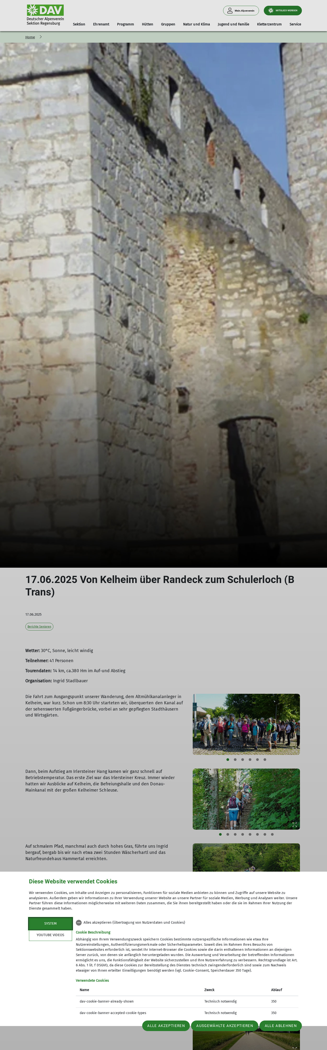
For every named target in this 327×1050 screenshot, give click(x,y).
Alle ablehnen (281, 1026)
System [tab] (50, 923)
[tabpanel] (187, 968)
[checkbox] (187, 923)
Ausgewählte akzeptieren (224, 1026)
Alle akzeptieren (166, 1026)
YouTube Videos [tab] (50, 935)
